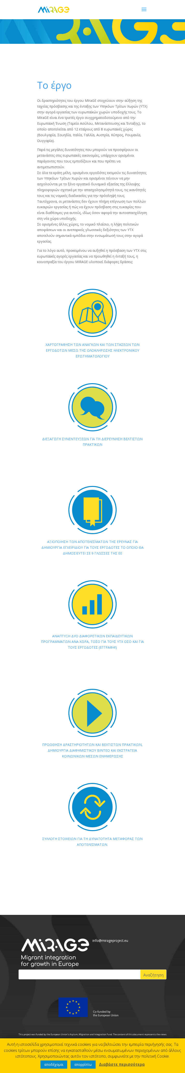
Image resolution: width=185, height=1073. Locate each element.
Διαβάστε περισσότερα (122, 1064)
